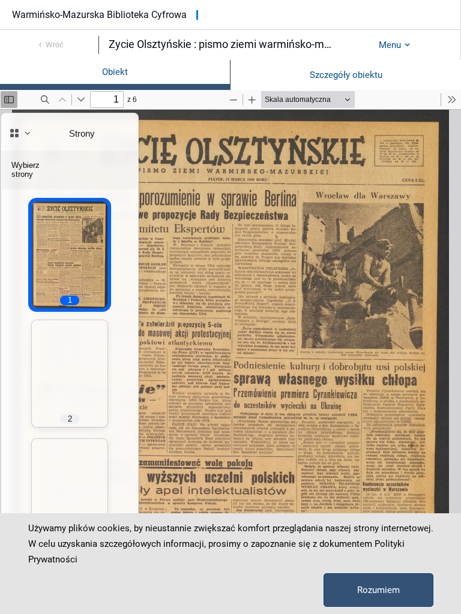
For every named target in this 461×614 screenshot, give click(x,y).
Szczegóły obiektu (346, 75)
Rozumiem (378, 590)
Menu (390, 45)
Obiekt (115, 72)
